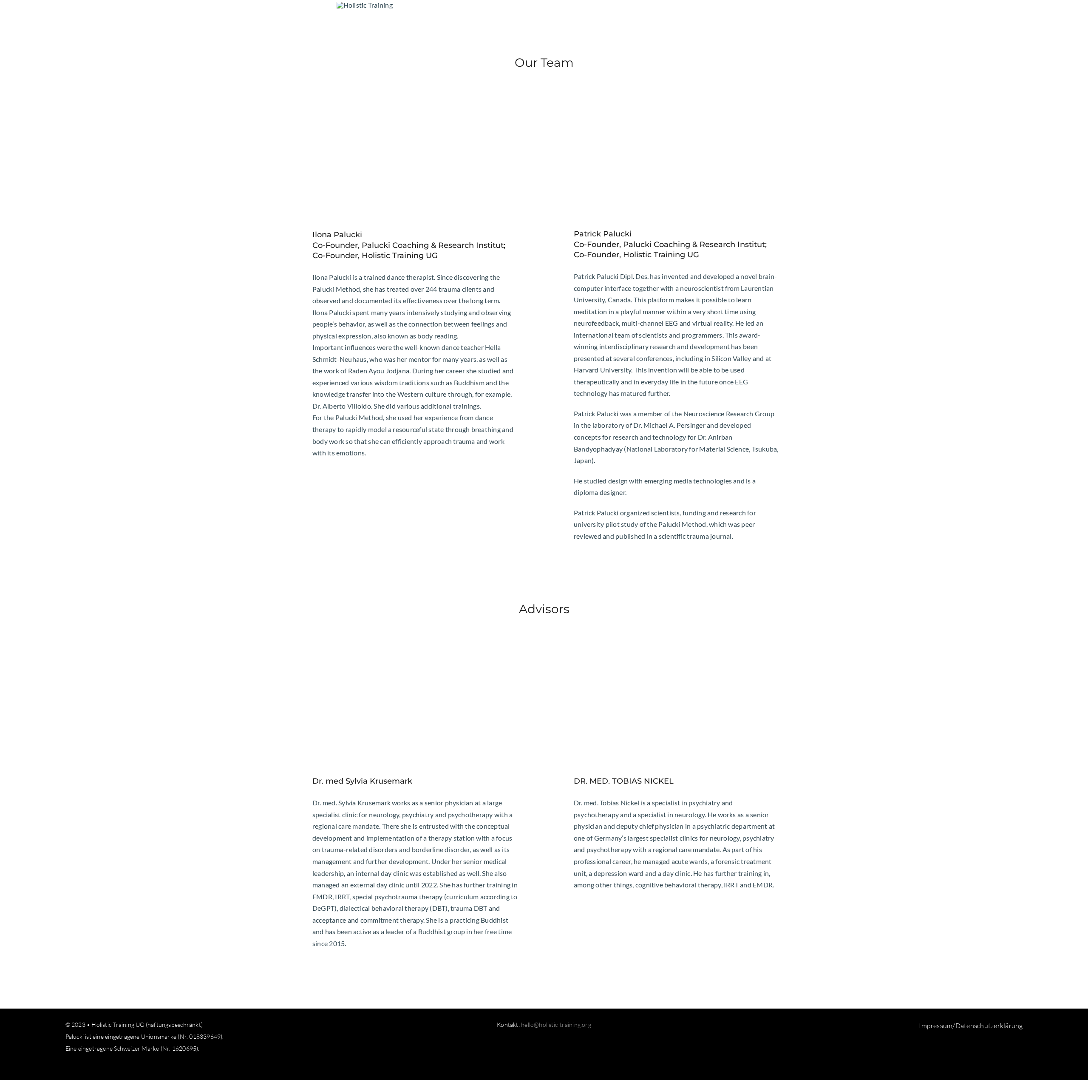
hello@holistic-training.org (556, 1024)
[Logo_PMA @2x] (365, 5)
